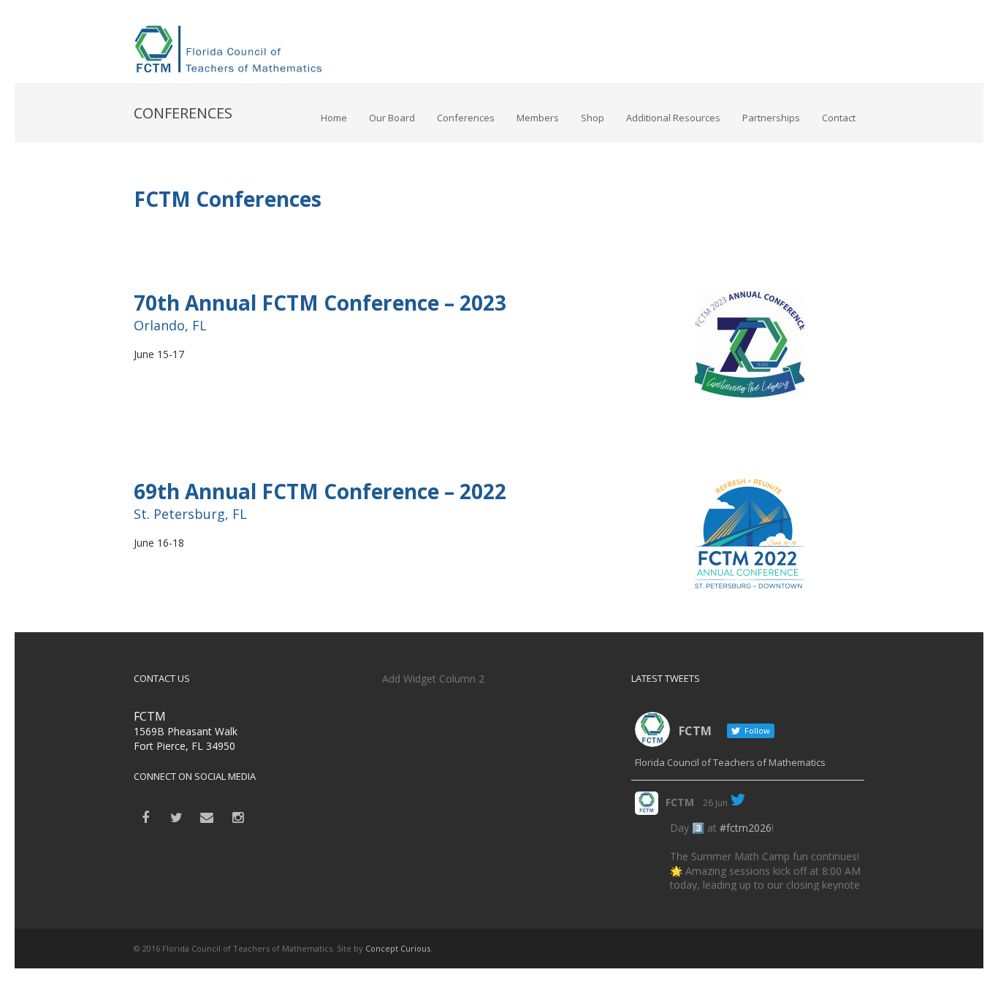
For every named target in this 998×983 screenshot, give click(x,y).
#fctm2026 (746, 828)
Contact (839, 117)
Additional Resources (673, 117)
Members (538, 117)
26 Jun (715, 803)
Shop (592, 117)
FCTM (680, 802)
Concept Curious (397, 948)
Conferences (466, 117)
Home (334, 117)
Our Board (392, 117)
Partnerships (771, 117)
